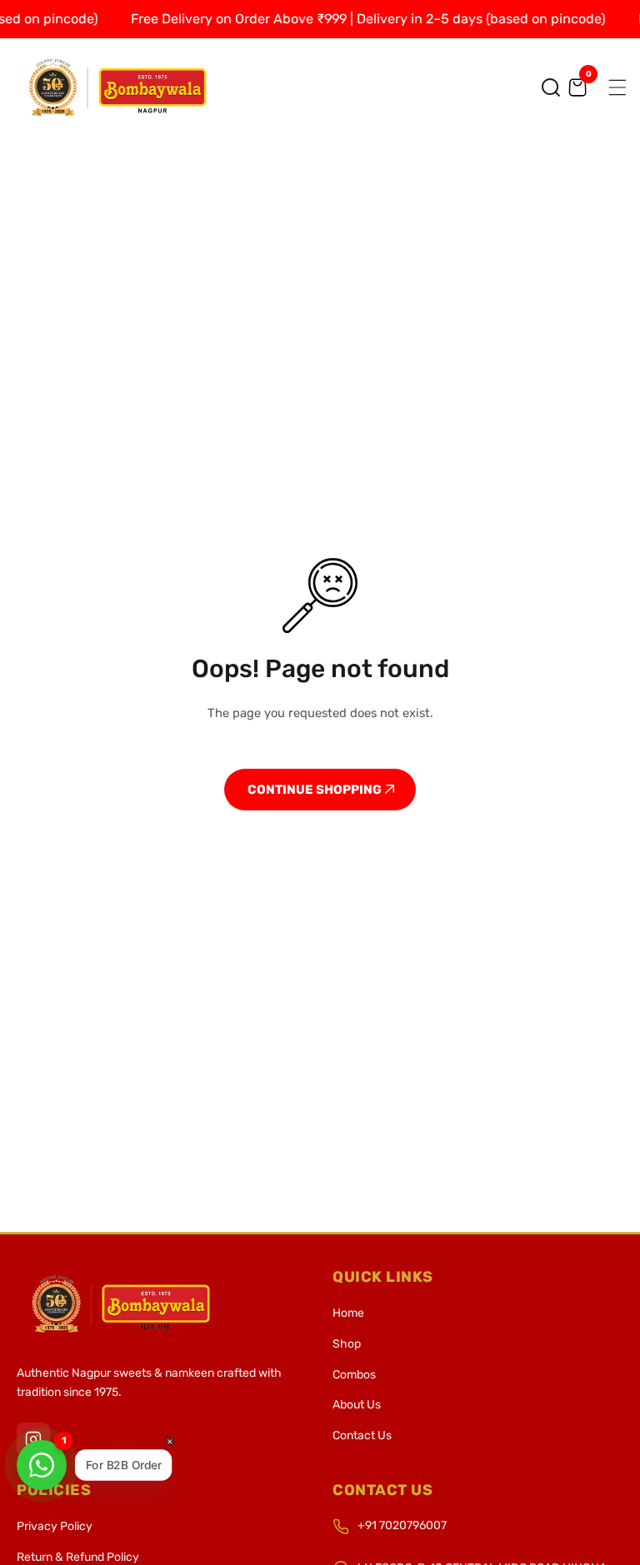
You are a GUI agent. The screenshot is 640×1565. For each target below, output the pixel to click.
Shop (346, 1344)
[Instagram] (33, 1439)
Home (348, 1313)
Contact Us (362, 1435)
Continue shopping (316, 789)
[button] (551, 87)
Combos (354, 1375)
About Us (356, 1405)
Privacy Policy (54, 1526)
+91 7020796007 (402, 1525)
